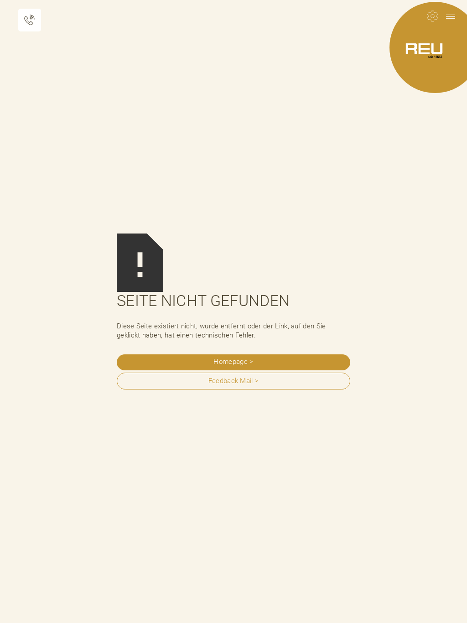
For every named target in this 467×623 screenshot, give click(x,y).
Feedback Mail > (233, 381)
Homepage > (233, 362)
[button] (451, 16)
